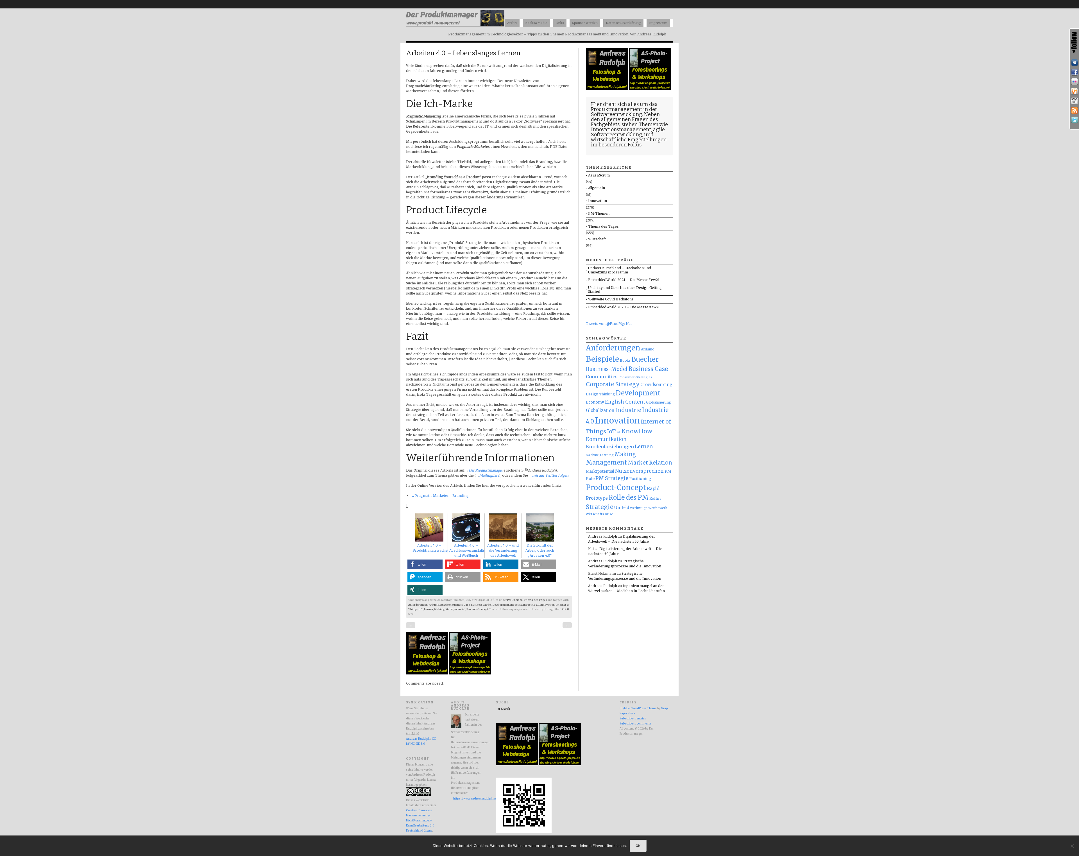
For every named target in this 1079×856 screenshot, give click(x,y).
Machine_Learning (600, 455)
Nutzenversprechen (639, 471)
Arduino (434, 604)
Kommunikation (606, 439)
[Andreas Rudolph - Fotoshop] (427, 673)
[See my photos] (1074, 81)
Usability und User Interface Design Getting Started (625, 290)
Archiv (512, 23)
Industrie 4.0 (531, 604)
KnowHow (636, 431)
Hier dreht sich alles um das (624, 104)
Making (439, 609)
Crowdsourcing (656, 384)
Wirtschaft (597, 239)
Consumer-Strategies (635, 377)
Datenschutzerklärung (623, 23)
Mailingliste (489, 475)
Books (625, 361)
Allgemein (596, 188)
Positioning (640, 478)
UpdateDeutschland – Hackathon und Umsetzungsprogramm (619, 270)
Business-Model (481, 604)
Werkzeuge (638, 508)
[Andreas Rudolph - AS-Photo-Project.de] (470, 673)
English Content (625, 402)
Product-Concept (477, 609)
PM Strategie (611, 478)
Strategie (599, 507)
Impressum (658, 23)
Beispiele (602, 359)
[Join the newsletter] (1074, 101)
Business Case (461, 604)
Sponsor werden (585, 23)
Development (501, 604)
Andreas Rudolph (602, 536)
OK (638, 845)
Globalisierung (658, 402)
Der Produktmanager (486, 470)
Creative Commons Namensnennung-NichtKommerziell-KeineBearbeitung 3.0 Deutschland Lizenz (420, 820)
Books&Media (536, 23)
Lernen (428, 609)
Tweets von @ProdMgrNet (609, 323)
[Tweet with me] (1074, 120)
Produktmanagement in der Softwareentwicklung (624, 111)
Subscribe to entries (633, 718)
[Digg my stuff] (1074, 62)
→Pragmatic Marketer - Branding (440, 495)
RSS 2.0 (564, 609)
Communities (602, 376)
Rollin (655, 498)
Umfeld (621, 507)
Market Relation (650, 462)
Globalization (600, 410)
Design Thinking (600, 394)
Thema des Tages (535, 600)
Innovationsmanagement (621, 129)
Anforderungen (418, 604)
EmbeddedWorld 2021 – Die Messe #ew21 (623, 280)
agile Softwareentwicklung (628, 132)
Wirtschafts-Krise (599, 514)
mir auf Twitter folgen (550, 475)
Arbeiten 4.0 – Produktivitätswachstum (433, 547)
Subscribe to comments (635, 723)
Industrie (516, 604)
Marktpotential (455, 609)
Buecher (445, 604)
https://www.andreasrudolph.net (467, 798)
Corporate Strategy (613, 384)
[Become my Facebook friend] (1074, 72)
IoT (421, 609)
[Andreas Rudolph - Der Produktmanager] (524, 832)
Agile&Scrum (599, 175)
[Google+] (1074, 91)
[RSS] (1074, 110)
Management (606, 462)
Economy (595, 402)
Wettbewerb (657, 508)
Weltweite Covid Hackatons (611, 299)
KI (618, 432)
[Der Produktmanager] (455, 25)
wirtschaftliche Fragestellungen (629, 140)
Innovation (547, 604)
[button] (425, 564)
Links (560, 23)
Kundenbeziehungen (610, 446)
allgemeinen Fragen (625, 119)
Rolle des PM (629, 497)
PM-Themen (515, 600)
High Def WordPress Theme (638, 708)
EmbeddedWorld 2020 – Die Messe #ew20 (624, 307)
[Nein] (1072, 846)
